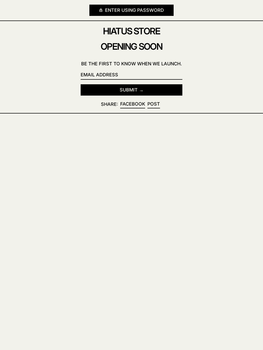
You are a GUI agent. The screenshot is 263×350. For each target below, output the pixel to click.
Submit (129, 89)
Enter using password (134, 10)
